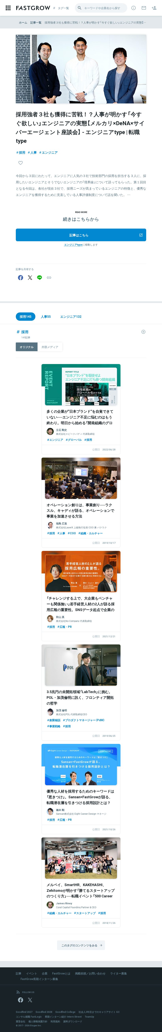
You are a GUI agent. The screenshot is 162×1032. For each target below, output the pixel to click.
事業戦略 (54, 726)
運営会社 (20, 1021)
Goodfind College (65, 1012)
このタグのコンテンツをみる (79, 945)
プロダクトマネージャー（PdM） (85, 720)
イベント (31, 973)
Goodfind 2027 (24, 1012)
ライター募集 (118, 973)
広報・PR (66, 627)
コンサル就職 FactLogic (29, 1016)
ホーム (23, 22)
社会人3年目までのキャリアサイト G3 (99, 1012)
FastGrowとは (61, 973)
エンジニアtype (73, 244)
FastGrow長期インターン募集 (39, 979)
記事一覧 (35, 22)
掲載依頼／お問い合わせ (90, 973)
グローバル (75, 440)
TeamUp (89, 1016)
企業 (44, 973)
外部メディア (50, 347)
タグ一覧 (63, 8)
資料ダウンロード (72, 1021)
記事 (18, 973)
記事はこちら (79, 235)
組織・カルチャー (92, 533)
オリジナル (27, 347)
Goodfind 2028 (44, 1012)
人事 (33, 152)
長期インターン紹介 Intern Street (63, 1016)
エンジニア (50, 152)
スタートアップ (86, 913)
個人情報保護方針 (37, 1021)
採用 (22, 152)
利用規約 (55, 1021)
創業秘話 (54, 720)
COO (73, 533)
